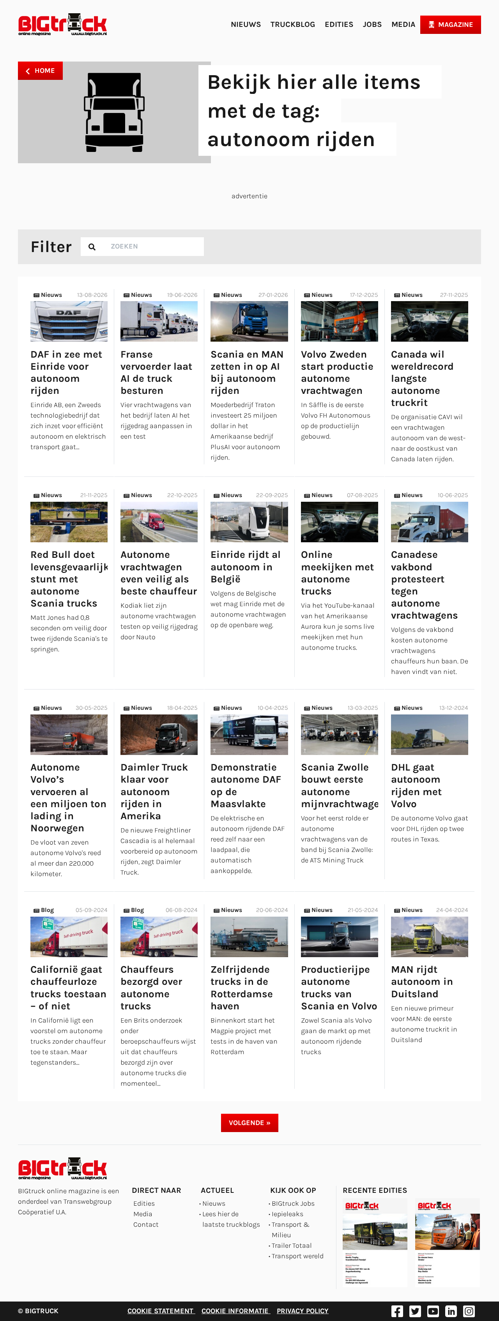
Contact (146, 1224)
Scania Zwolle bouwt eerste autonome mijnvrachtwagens (346, 785)
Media (403, 24)
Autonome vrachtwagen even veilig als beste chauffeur (158, 573)
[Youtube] (433, 1311)
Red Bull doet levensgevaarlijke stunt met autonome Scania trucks (72, 579)
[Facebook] (397, 1311)
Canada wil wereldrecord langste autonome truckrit (422, 378)
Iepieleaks (287, 1214)
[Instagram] (469, 1311)
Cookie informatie (236, 1311)
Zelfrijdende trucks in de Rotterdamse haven (242, 987)
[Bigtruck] (63, 24)
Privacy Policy (303, 1311)
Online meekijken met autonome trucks (337, 573)
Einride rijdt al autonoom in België (246, 567)
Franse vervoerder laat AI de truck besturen (156, 372)
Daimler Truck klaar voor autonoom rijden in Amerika (154, 791)
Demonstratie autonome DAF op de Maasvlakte (246, 785)
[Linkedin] (451, 1311)
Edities (339, 24)
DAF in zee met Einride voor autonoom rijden (66, 372)
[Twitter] (415, 1311)
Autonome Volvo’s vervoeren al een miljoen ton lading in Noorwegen (68, 797)
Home (44, 70)
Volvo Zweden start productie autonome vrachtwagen (337, 372)
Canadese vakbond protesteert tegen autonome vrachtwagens (424, 585)
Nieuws (246, 24)
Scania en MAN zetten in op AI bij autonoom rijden (247, 372)
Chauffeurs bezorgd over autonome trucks (151, 987)
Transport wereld (298, 1256)
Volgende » (250, 1122)
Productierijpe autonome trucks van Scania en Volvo (339, 987)
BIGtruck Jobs (293, 1203)
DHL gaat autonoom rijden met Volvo (416, 785)
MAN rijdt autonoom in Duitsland (422, 981)
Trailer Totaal (292, 1245)
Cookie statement (161, 1311)
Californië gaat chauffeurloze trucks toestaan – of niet (68, 987)
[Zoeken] (92, 246)
